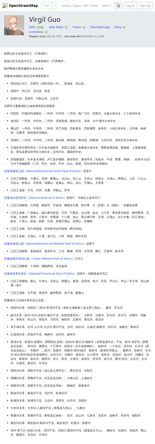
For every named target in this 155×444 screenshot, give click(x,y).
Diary (117, 27)
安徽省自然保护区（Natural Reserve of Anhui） (35, 198)
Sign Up (145, 5)
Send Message (100, 27)
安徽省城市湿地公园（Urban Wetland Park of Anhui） (39, 258)
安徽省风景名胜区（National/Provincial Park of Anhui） (40, 273)
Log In (130, 5)
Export (77, 5)
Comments (36, 32)
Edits (32, 27)
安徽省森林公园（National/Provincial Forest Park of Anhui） (43, 171)
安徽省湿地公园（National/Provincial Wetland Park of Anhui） (45, 243)
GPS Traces (90, 5)
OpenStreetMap (23, 5)
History (66, 5)
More (105, 5)
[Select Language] (118, 5)
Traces (76, 27)
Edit (47, 5)
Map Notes (56, 27)
